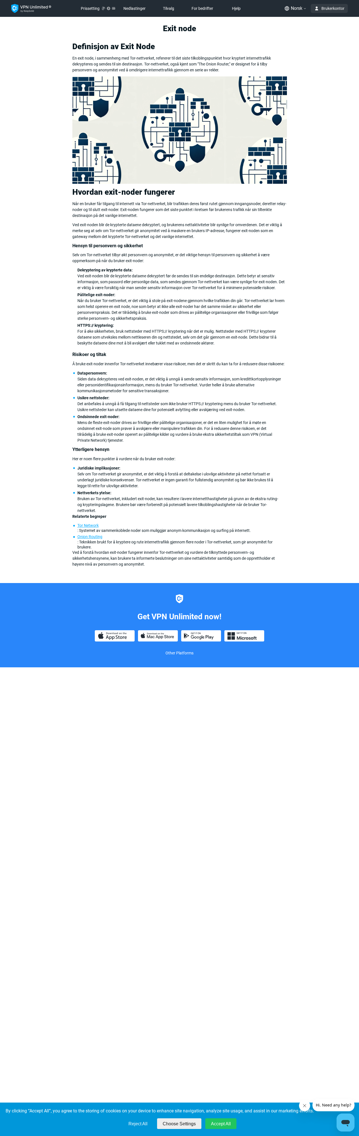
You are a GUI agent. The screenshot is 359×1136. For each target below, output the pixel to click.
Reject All (138, 1123)
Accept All (221, 1123)
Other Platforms (179, 653)
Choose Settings (179, 1123)
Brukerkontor (332, 8)
